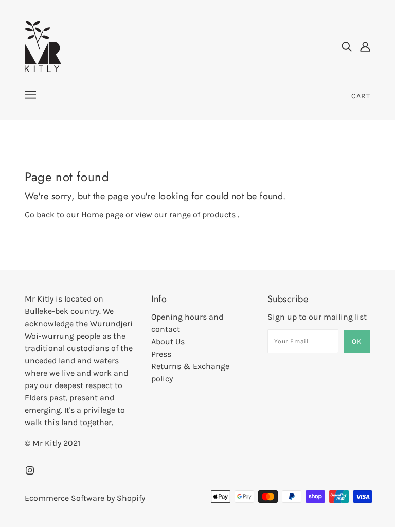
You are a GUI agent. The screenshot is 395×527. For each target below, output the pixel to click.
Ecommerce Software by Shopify (85, 498)
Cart (360, 96)
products (219, 214)
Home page (102, 214)
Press (161, 354)
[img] (346, 46)
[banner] (43, 45)
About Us (168, 341)
